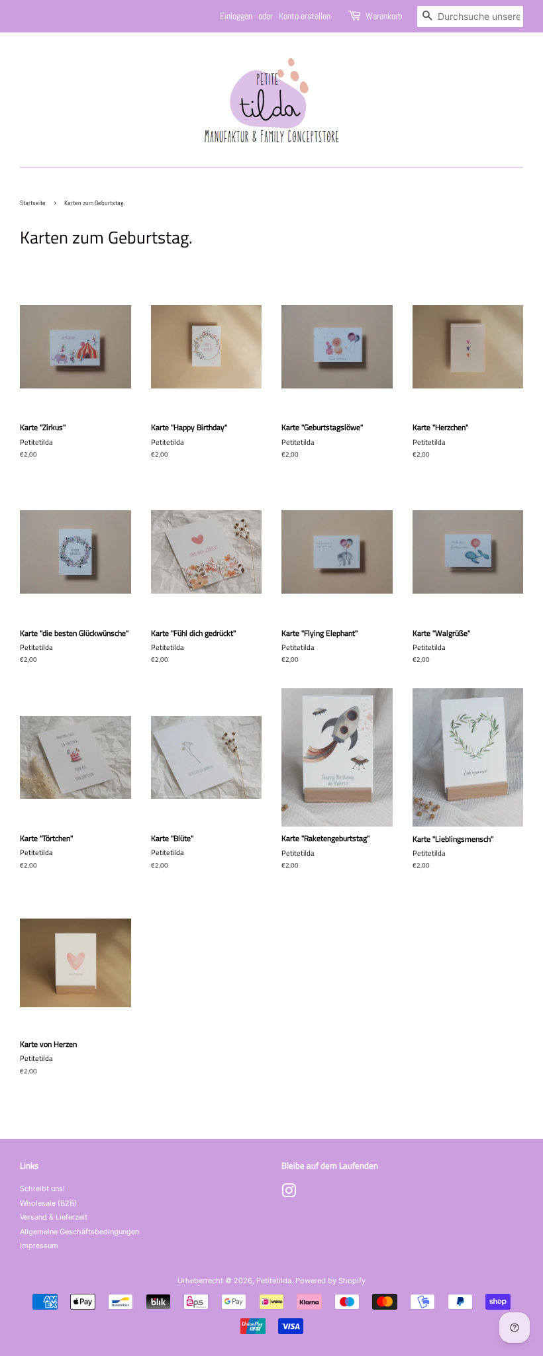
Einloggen (236, 16)
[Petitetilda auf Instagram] (288, 1193)
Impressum (39, 1245)
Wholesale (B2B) (48, 1203)
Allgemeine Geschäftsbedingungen (79, 1231)
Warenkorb (384, 16)
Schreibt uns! (42, 1188)
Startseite (33, 203)
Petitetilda (273, 1280)
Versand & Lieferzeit (53, 1217)
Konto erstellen (304, 16)
